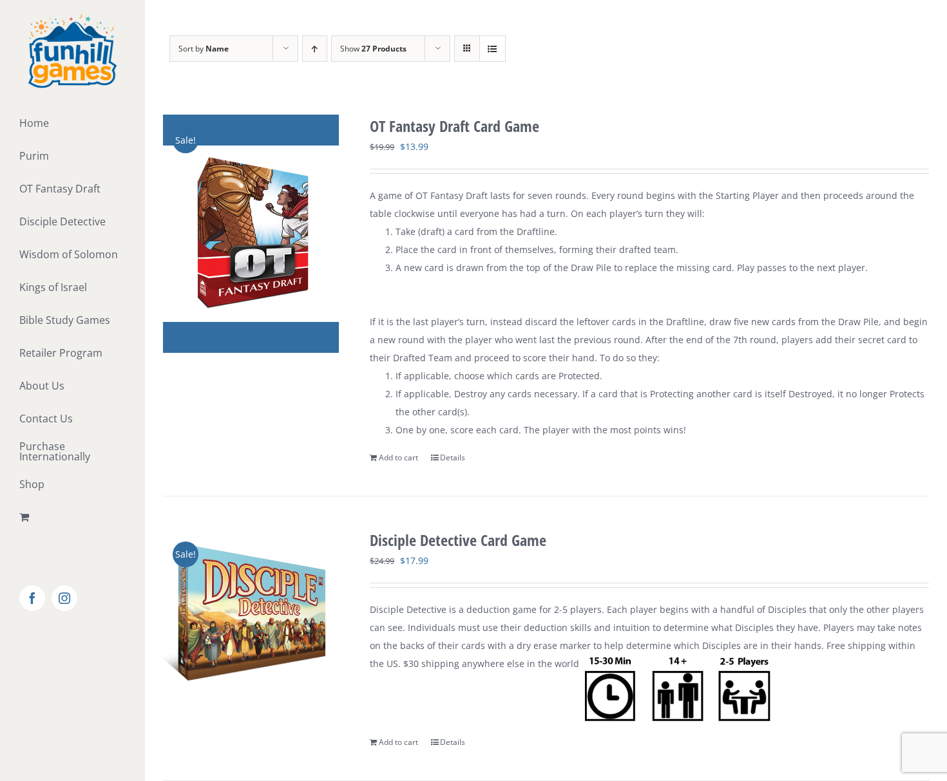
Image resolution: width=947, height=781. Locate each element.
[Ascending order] (314, 48)
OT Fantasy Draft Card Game (454, 125)
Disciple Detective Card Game (458, 539)
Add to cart (398, 457)
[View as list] (492, 48)
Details (452, 457)
